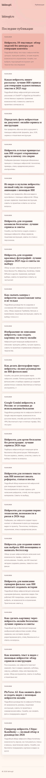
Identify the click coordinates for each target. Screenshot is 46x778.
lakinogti (7, 4)
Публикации (39, 5)
